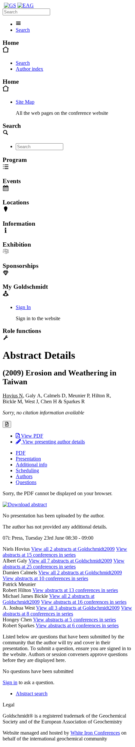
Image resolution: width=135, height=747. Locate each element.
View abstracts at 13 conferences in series (75, 590)
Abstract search (32, 693)
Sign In (23, 307)
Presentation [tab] (28, 458)
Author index (29, 69)
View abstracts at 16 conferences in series (83, 602)
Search (23, 30)
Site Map (25, 102)
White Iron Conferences (95, 733)
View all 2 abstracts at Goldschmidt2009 (73, 549)
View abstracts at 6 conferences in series (77, 625)
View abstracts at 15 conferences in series (65, 552)
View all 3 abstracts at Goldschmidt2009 (78, 608)
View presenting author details (53, 441)
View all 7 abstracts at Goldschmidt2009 (70, 561)
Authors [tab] (24, 476)
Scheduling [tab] (27, 470)
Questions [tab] (26, 482)
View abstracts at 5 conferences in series (74, 619)
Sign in (10, 682)
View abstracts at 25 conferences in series (64, 563)
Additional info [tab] (31, 464)
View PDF (31, 436)
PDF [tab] (21, 453)
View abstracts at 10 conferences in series (45, 578)
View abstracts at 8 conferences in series (67, 611)
